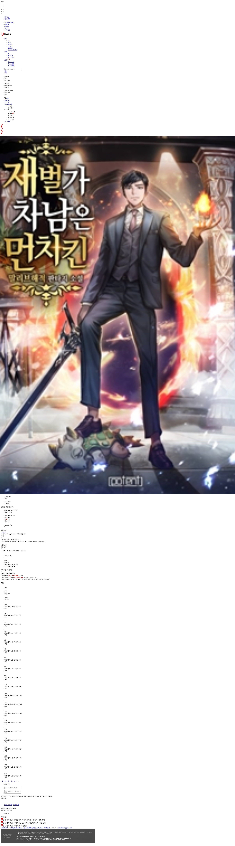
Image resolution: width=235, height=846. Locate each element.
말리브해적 (8, 512)
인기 (5, 78)
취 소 (2, 10)
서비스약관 (4, 828)
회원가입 (7, 100)
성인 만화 (11, 65)
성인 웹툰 (11, 64)
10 (14, 781)
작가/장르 (11, 57)
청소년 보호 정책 (29, 828)
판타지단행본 (8, 90)
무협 (9, 42)
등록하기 (4, 798)
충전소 (6, 28)
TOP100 (10, 48)
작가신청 (7, 19)
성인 (5, 60)
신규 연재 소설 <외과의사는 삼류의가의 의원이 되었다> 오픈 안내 (24, 823)
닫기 (5, 73)
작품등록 (11, 117)
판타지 (10, 44)
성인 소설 (11, 62)
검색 (5, 71)
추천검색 (7, 80)
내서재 (6, 26)
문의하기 (11, 115)
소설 (5, 38)
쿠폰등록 (7, 30)
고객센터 (39, 828)
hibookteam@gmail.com (65, 828)
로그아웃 (11, 119)
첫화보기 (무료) (9, 515)
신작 (5, 94)
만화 (5, 52)
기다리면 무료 (9, 22)
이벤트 (6, 17)
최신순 (6, 599)
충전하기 (11, 108)
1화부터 (7, 597)
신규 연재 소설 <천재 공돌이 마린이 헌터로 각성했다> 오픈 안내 (24, 820)
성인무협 (7, 92)
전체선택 (7, 594)
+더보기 (3, 532)
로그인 (6, 102)
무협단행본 (8, 85)
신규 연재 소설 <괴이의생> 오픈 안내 (15, 826)
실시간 (6, 76)
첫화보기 (7, 517)
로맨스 (10, 46)
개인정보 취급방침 (16, 828)
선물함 (6, 24)
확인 (2, 583)
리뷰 (6, 521)
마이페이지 (8, 104)
